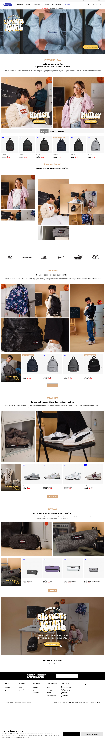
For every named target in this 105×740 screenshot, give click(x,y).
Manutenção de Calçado (24, 689)
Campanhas (49, 693)
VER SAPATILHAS (53, 496)
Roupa (52, 131)
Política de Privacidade (52, 696)
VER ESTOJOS (52, 591)
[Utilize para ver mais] (26, 102)
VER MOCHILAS (52, 385)
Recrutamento (36, 692)
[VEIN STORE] (7, 4)
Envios (48, 687)
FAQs (48, 686)
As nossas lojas (88, 1)
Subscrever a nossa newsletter (67, 676)
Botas (6, 689)
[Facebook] (85, 684)
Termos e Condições (51, 695)
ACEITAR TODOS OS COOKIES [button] (71, 734)
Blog (34, 690)
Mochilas (44, 131)
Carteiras (21, 690)
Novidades (7, 686)
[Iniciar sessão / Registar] (93, 4)
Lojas (34, 686)
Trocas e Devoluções (51, 689)
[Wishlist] (97, 4)
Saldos (67, 4)
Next (101, 367)
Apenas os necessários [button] (92, 734)
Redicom (29, 702)
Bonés (20, 687)
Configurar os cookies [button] (21, 737)
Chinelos (7, 690)
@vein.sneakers (52, 663)
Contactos (35, 687)
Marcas (46, 4)
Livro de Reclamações (38, 689)
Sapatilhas (60, 131)
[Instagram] (85, 686)
